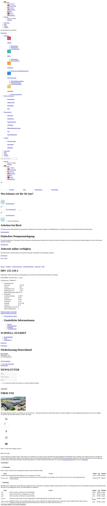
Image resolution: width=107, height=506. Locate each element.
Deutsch (9, 20)
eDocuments (4, 255)
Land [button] (7, 2)
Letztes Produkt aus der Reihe (8, 313)
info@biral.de (4, 365)
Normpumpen (14, 47)
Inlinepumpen (14, 46)
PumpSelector (4, 244)
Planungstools (7, 112)
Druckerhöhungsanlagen (17, 81)
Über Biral (7, 23)
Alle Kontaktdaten (5, 361)
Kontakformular (10, 203)
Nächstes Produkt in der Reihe (9, 312)
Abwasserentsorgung (16, 94)
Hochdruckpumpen (16, 82)
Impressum (3, 343)
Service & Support (9, 96)
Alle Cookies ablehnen (6, 504)
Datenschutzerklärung (6, 386)
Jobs (5, 24)
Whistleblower (8, 340)
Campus (6, 138)
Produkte (6, 36)
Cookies (3, 450)
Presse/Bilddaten (8, 337)
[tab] (53, 467)
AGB (5, 338)
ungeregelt (37, 266)
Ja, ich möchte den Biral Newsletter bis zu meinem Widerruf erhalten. (21, 383)
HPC (43, 266)
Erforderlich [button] (6, 467)
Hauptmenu (4, 33)
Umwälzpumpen (15, 49)
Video (5, 26)
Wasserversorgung (17, 266)
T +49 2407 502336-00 (7, 364)
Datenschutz (4, 345)
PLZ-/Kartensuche (11, 209)
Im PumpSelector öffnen (10, 316)
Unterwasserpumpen (16, 84)
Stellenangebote (5, 232)
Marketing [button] (5, 482)
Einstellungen (4, 462)
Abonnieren (4, 389)
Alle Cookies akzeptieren (19, 504)
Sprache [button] (6, 17)
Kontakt (6, 27)
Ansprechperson (10, 215)
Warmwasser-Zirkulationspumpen (20, 71)
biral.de (3, 266)
